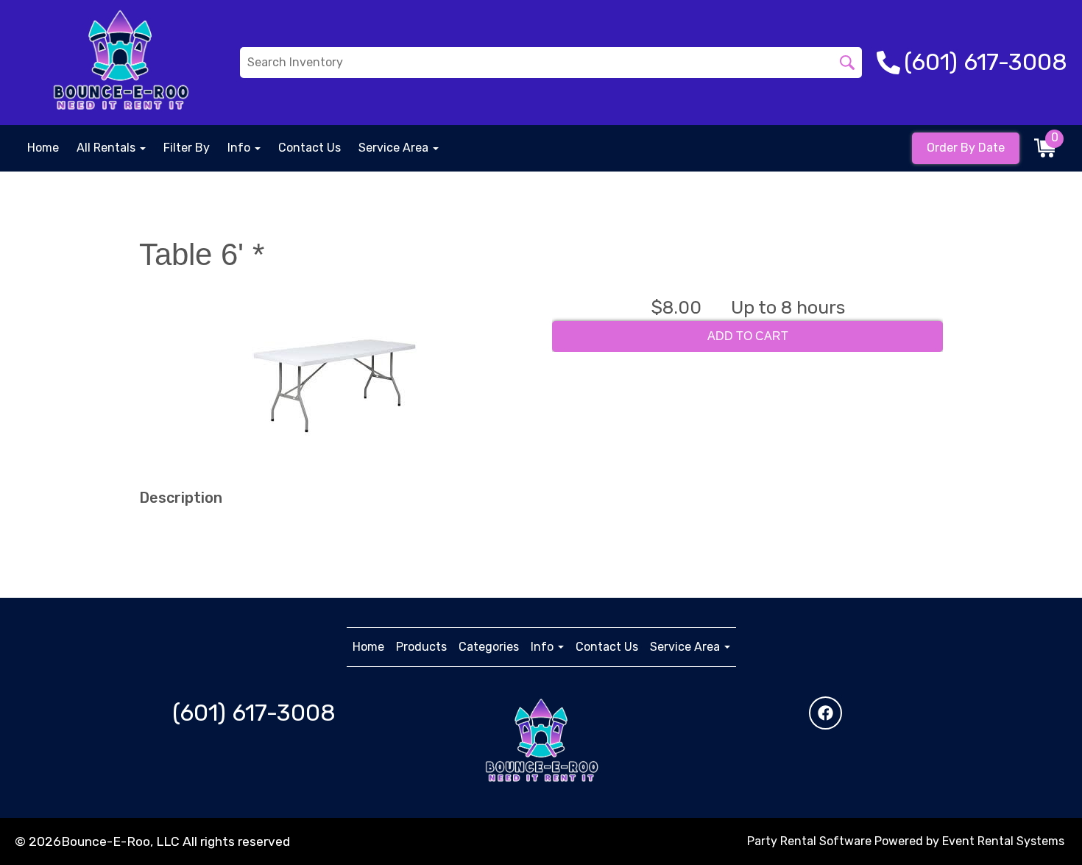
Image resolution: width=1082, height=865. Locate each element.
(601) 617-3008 (254, 713)
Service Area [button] (394, 148)
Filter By (186, 148)
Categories (489, 647)
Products (421, 647)
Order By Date (966, 148)
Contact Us (309, 148)
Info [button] (240, 148)
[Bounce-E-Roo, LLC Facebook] (825, 713)
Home (43, 148)
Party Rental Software (809, 841)
